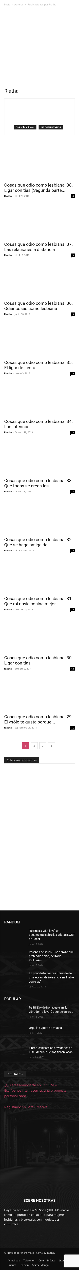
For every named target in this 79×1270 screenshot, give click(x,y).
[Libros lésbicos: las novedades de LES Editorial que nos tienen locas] (14, 1053)
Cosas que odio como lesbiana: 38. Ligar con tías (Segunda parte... (38, 188)
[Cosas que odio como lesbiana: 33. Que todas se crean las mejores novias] (39, 458)
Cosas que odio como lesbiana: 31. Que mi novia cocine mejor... (38, 601)
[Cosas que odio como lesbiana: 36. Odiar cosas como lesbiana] (39, 281)
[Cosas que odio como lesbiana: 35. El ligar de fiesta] (39, 340)
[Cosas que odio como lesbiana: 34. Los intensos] (39, 399)
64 (72, 668)
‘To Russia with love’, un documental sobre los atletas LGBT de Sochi (52, 935)
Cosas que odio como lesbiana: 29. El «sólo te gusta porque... (38, 719)
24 (72, 373)
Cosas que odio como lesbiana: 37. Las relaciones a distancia (38, 247)
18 (72, 609)
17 (72, 432)
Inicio (7, 4)
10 (72, 491)
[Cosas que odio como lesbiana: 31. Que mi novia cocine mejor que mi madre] (39, 576)
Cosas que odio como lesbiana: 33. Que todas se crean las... (38, 483)
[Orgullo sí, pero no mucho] (14, 1033)
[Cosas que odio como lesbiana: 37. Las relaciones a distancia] (39, 221)
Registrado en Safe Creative (25, 1107)
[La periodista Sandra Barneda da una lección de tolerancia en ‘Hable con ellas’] (14, 978)
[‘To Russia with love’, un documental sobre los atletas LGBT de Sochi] (14, 936)
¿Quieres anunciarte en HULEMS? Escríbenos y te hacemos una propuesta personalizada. (35, 1090)
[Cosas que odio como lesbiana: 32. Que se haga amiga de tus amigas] (39, 517)
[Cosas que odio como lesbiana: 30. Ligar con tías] (39, 635)
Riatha (8, 195)
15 (72, 727)
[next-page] (51, 745)
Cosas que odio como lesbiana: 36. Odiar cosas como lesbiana (38, 306)
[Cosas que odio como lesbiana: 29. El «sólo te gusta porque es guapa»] (39, 694)
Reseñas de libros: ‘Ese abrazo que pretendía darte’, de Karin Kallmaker (51, 956)
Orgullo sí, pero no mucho (45, 1027)
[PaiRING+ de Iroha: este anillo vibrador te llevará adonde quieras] (14, 1013)
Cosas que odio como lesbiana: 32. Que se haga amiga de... (38, 542)
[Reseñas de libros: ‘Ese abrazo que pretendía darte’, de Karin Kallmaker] (14, 957)
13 (72, 550)
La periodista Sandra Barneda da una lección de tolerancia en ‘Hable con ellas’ (51, 977)
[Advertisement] (39, 48)
